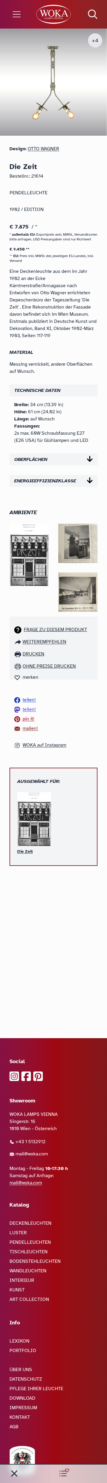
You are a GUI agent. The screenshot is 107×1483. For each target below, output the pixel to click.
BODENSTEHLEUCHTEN (35, 1261)
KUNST (17, 1290)
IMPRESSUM (23, 1408)
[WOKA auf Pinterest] (38, 1076)
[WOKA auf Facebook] (26, 1076)
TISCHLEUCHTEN (29, 1252)
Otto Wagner (43, 149)
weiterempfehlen (44, 642)
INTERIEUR (22, 1280)
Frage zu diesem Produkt (55, 630)
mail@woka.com (31, 1154)
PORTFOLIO (23, 1351)
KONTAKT (20, 1417)
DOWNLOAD (22, 1398)
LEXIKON (19, 1341)
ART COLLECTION (29, 1299)
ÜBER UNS (21, 1370)
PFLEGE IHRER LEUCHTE (36, 1389)
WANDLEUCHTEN (28, 1271)
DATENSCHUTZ (26, 1379)
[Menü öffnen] (18, 14)
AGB (14, 1427)
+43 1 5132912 (29, 1142)
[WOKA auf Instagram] (14, 1076)
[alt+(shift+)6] (14, 1473)
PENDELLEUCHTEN (30, 1242)
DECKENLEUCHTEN (30, 1223)
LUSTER (18, 1233)
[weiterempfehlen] (18, 642)
